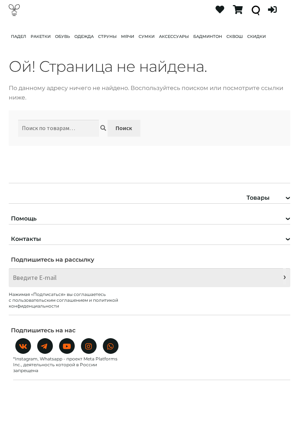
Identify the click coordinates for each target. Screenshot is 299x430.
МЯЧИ (127, 36)
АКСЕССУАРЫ (174, 36)
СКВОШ (234, 36)
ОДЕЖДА (84, 36)
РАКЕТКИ (41, 36)
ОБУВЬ (62, 36)
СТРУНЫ (107, 36)
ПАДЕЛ (18, 36)
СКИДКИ (256, 36)
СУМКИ (147, 36)
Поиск (124, 128)
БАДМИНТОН (207, 36)
